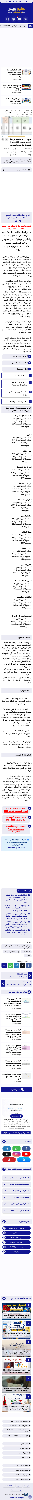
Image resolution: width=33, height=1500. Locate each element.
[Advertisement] (16, 48)
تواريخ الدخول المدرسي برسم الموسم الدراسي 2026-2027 (16, 1353)
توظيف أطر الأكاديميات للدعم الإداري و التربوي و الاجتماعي (16, 947)
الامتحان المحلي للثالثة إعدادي (20, 1191)
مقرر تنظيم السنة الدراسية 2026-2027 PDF (12, 100)
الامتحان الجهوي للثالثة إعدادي (20, 1197)
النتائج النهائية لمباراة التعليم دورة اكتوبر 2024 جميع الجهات (11, 1076)
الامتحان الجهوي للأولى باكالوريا (20, 1204)
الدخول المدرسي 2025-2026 (20, 1133)
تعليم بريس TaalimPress (16, 1497)
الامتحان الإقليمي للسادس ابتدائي (19, 1184)
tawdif (27, 956)
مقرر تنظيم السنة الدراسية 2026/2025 (16, 1120)
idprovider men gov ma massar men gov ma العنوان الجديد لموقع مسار (16, 1371)
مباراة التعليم (25, 952)
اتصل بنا (19, 1486)
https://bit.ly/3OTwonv (16, 848)
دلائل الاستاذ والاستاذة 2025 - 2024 (18, 1436)
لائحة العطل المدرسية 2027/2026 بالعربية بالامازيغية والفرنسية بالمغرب (14, 73)
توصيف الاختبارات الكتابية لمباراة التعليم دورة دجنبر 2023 (16, 809)
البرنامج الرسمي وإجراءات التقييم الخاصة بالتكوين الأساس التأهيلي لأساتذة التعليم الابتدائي (16, 908)
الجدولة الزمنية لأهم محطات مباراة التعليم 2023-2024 (15, 818)
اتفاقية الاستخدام (9, 1486)
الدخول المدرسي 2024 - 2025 (19, 1421)
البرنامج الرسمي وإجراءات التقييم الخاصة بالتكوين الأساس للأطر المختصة (16, 932)
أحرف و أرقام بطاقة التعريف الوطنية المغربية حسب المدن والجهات (16, 1389)
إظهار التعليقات (14, 1090)
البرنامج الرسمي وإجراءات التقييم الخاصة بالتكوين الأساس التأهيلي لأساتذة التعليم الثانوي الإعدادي (16, 916)
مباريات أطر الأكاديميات (10, 952)
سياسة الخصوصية (16, 1490)
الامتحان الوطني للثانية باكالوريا (20, 1210)
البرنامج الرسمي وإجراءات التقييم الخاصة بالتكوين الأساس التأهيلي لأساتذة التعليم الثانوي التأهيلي (16, 924)
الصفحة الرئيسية (28, 110)
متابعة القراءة (7, 1133)
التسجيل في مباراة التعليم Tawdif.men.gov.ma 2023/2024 (15, 829)
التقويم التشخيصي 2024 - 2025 (19, 1425)
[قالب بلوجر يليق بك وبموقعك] (26, 1494)
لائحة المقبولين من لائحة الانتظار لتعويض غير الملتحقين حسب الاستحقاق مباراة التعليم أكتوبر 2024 (16, 898)
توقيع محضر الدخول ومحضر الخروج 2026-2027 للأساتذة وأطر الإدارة (11, 88)
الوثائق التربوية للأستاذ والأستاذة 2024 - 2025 (17, 1431)
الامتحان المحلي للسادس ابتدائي (19, 1177)
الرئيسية (26, 1486)
